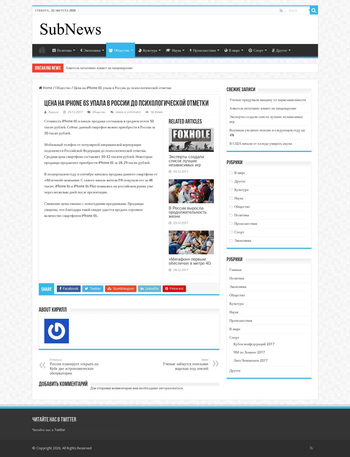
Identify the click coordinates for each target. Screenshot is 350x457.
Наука (176, 50)
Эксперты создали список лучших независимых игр (186, 160)
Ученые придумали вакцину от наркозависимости (267, 100)
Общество (122, 50)
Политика (64, 50)
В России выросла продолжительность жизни (188, 212)
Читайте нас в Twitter (54, 420)
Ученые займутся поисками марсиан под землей (185, 364)
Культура (150, 50)
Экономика (92, 50)
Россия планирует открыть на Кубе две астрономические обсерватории (74, 366)
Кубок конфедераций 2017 (254, 344)
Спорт (258, 50)
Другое (281, 50)
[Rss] (281, 10)
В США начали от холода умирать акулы (260, 143)
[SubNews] (70, 28)
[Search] (314, 10)
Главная (42, 49)
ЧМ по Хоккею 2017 (249, 352)
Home (47, 88)
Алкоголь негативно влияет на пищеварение (99, 68)
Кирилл (53, 112)
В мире (234, 50)
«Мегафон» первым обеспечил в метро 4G (190, 261)
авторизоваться (171, 388)
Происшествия (204, 50)
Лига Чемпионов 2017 (250, 360)
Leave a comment (128, 112)
